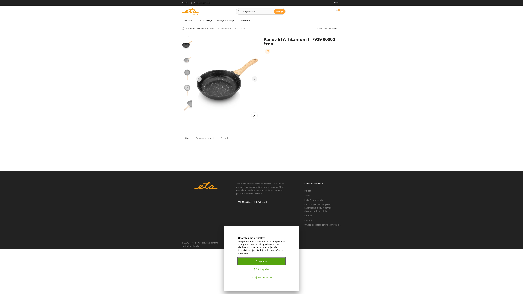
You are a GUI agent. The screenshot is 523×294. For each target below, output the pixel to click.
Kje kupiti (308, 215)
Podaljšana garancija (313, 200)
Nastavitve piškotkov (191, 246)
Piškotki (307, 190)
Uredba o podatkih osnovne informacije (322, 224)
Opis (187, 138)
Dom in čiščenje (205, 20)
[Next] (189, 123)
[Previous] (189, 36)
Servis (307, 195)
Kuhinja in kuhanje (225, 20)
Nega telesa (244, 20)
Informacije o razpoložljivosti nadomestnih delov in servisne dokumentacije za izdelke (318, 207)
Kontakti (308, 220)
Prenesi (224, 138)
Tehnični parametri (205, 138)
